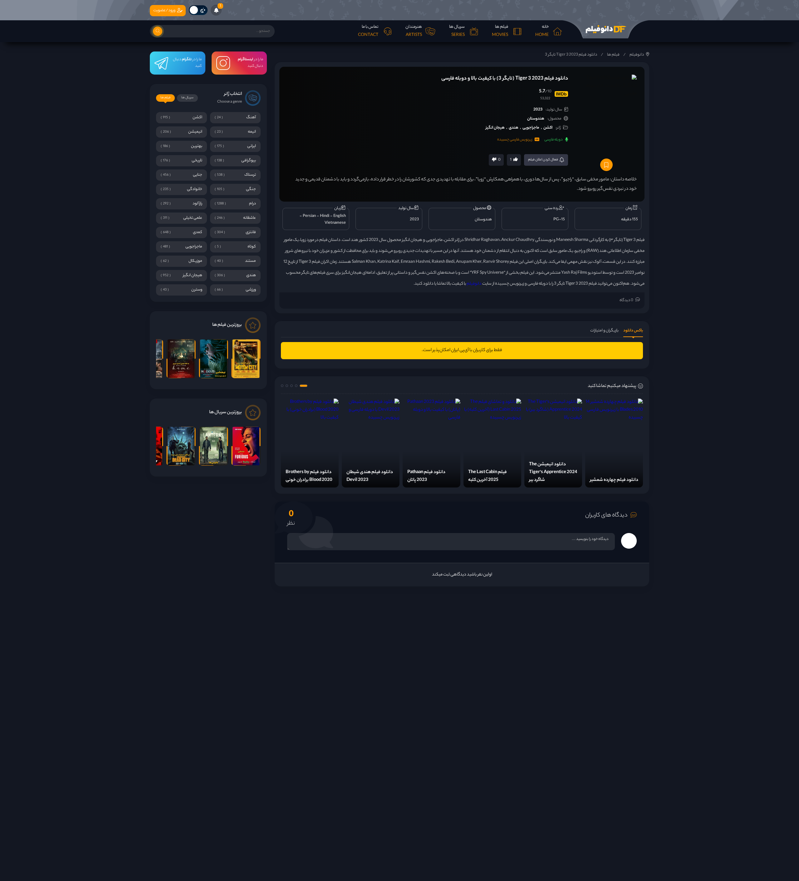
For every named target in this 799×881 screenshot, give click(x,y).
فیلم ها (613, 54)
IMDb (561, 93)
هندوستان (535, 118)
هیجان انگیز (495, 128)
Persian (309, 216)
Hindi (324, 216)
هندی (513, 128)
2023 (537, 109)
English (339, 216)
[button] (303, 385)
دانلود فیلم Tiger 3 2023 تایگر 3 (571, 54)
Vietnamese (335, 223)
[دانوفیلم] (605, 29)
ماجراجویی (530, 128)
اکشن (547, 128)
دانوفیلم (637, 54)
